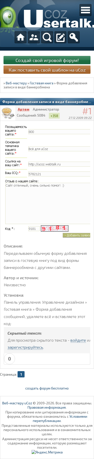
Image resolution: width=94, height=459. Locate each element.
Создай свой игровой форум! (47, 60)
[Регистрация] (60, 37)
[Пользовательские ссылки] (85, 10)
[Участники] (34, 37)
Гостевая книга (41, 83)
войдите (78, 340)
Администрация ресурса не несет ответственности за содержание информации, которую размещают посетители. (47, 443)
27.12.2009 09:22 (80, 117)
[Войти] (74, 37)
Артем (23, 109)
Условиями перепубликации (60, 418)
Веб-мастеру (16, 83)
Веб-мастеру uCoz (17, 403)
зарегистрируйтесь (25, 347)
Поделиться (90, 124)
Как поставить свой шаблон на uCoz (47, 70)
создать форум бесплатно (47, 388)
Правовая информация (47, 407)
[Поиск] (47, 37)
